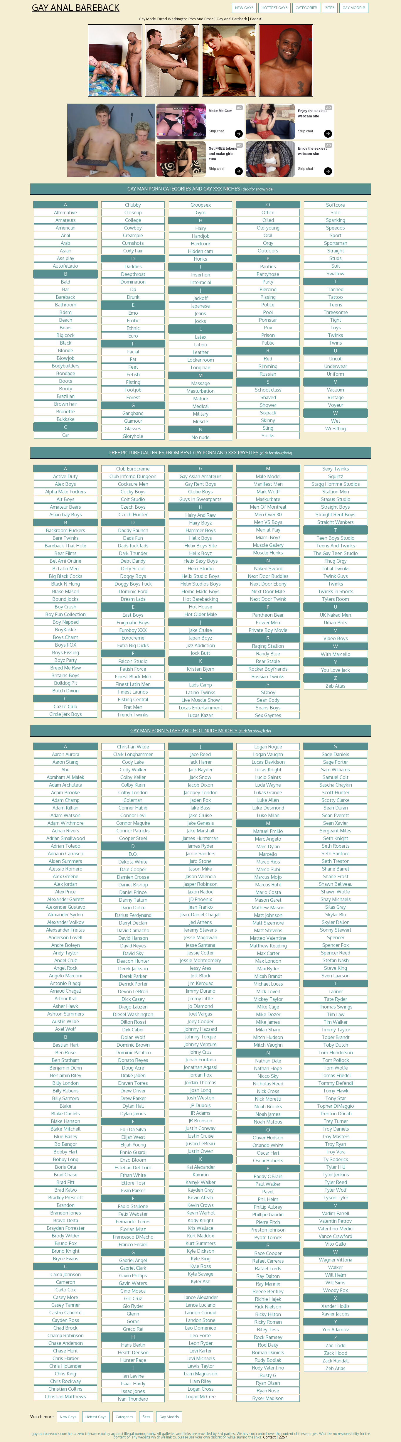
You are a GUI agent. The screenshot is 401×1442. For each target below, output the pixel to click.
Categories (306, 8)
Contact (269, 1437)
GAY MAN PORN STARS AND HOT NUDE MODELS (200, 730)
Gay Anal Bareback (75, 7)
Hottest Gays (274, 8)
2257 (283, 1437)
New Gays (244, 8)
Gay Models (354, 8)
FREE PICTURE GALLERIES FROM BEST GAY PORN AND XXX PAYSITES (200, 453)
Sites (329, 8)
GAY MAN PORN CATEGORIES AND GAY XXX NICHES (200, 189)
